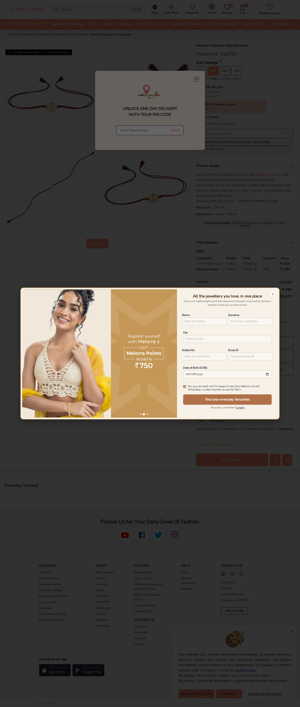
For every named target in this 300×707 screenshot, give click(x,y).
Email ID (233, 350)
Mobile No (188, 350)
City (185, 332)
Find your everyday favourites (227, 399)
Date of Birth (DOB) (195, 368)
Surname (233, 315)
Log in (240, 408)
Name (186, 315)
